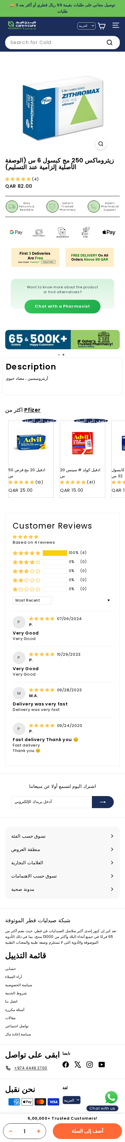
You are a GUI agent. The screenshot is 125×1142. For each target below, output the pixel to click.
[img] (42, 619)
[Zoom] (100, 143)
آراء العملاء (13, 976)
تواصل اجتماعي (17, 1025)
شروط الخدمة (16, 993)
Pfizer (32, 410)
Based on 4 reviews (34, 542)
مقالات (10, 1017)
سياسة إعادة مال (18, 1034)
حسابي (10, 968)
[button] (18, 179)
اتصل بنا (11, 1001)
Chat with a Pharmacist (62, 306)
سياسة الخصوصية (18, 984)
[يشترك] (103, 802)
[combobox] (62, 42)
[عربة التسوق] (101, 26)
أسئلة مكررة (14, 1009)
